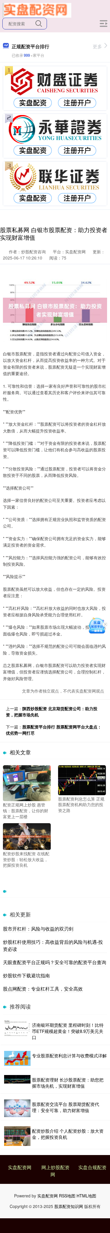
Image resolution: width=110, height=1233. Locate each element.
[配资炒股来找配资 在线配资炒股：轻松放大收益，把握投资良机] (27, 836)
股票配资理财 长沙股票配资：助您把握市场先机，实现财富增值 (68, 1082)
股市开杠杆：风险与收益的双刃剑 (38, 928)
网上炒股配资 (55, 1167)
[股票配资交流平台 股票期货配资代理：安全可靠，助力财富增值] (17, 1108)
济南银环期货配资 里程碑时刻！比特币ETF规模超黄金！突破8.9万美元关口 (68, 1031)
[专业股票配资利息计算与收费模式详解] (17, 1058)
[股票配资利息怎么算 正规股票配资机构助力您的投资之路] (82, 780)
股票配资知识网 (68, 1206)
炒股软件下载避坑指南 (26, 975)
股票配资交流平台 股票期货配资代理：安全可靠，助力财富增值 (65, 1107)
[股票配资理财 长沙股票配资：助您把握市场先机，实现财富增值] (17, 1082)
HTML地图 (86, 1196)
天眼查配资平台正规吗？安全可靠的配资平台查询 (54, 962)
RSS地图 (67, 1196)
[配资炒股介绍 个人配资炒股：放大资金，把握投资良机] (17, 1136)
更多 (97, 46)
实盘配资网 (19, 1167)
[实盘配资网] (36, 10)
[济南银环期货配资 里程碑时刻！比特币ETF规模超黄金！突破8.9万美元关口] (17, 1031)
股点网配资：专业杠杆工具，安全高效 (43, 988)
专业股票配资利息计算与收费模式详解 (69, 1055)
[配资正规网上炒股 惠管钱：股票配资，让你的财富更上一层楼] (27, 783)
